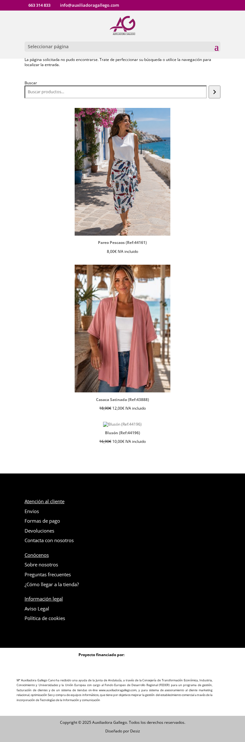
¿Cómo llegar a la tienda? (52, 584)
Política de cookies (45, 618)
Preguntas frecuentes (48, 574)
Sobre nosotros (41, 564)
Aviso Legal (37, 608)
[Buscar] (214, 92)
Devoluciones (39, 530)
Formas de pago (42, 521)
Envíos (32, 511)
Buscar (31, 83)
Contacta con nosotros (49, 540)
